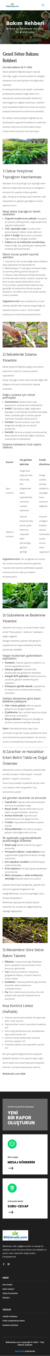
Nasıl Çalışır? (8, 1289)
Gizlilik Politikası (10, 1316)
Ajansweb (19, 1351)
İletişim (6, 1298)
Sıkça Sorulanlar (10, 1293)
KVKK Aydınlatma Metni (14, 1321)
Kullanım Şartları (10, 1325)
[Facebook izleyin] (4, 1264)
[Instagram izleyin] (9, 1264)
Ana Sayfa (7, 1284)
